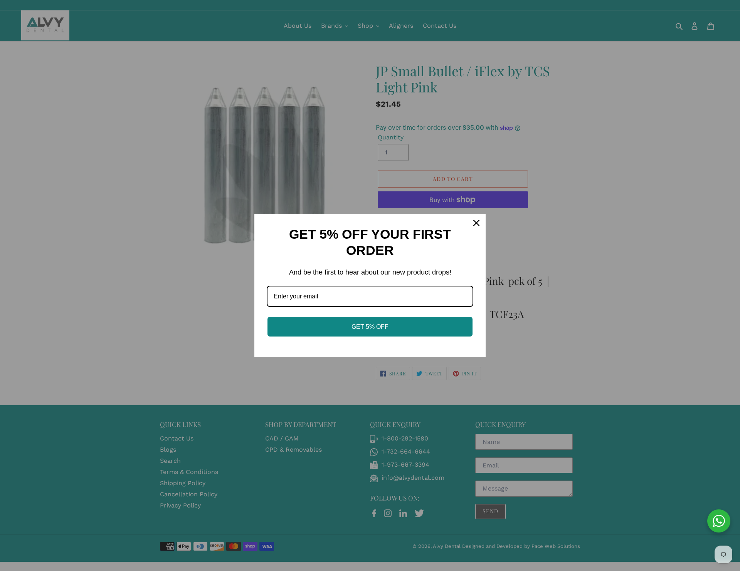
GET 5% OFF (370, 326)
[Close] (476, 223)
